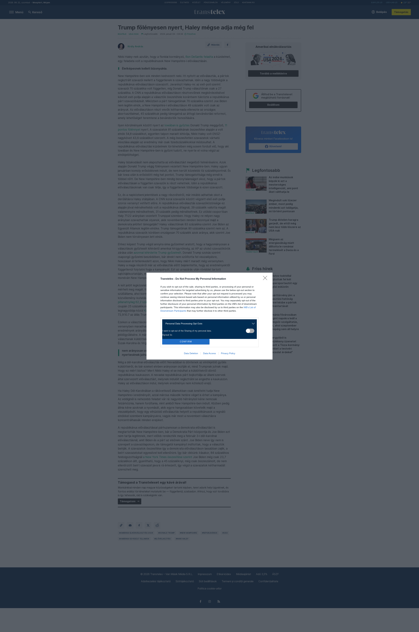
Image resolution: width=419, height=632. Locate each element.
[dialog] (209, 316)
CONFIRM (186, 341)
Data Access (209, 353)
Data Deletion (191, 353)
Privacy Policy (228, 353)
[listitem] (208, 323)
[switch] (250, 331)
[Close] (266, 279)
